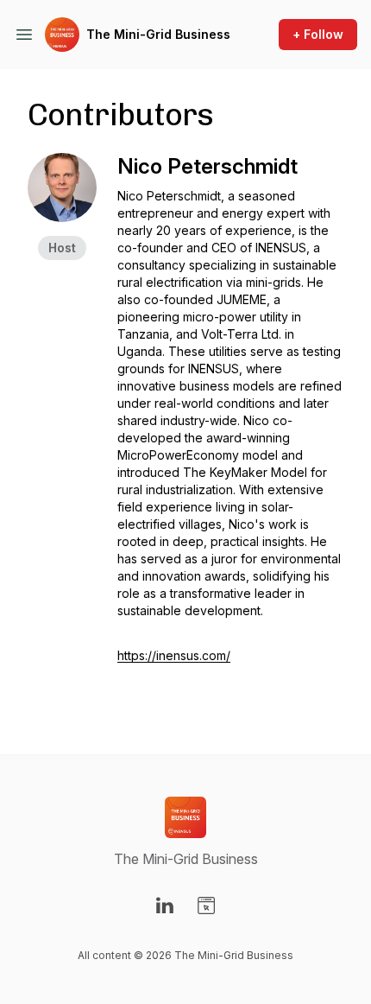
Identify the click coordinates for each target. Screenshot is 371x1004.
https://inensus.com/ (173, 655)
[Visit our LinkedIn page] (164, 905)
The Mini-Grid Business (158, 34)
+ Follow (317, 34)
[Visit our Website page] (206, 905)
